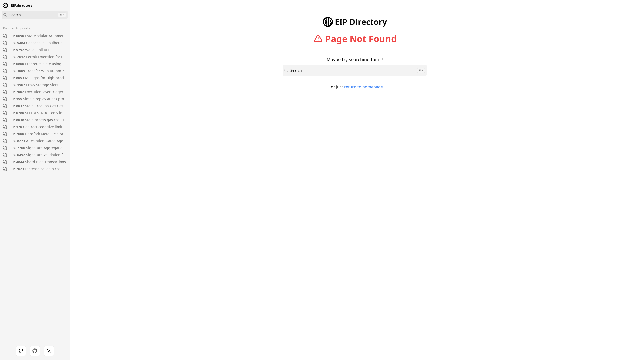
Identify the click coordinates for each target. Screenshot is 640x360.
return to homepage (363, 87)
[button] (65, 6)
